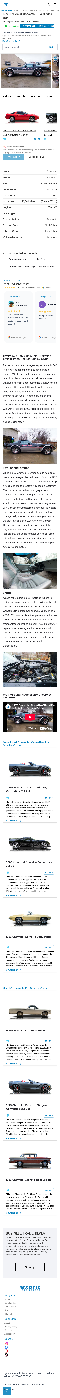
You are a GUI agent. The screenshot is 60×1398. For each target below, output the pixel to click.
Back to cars (6, 10)
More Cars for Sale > (11, 41)
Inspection (14, 26)
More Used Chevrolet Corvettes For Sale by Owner (26, 743)
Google (22, 337)
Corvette (50, 10)
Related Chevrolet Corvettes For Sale (27, 96)
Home (16, 10)
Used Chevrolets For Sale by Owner (26, 988)
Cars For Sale (27, 10)
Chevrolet (40, 10)
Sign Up (30, 1267)
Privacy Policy (9, 1389)
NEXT (52, 47)
